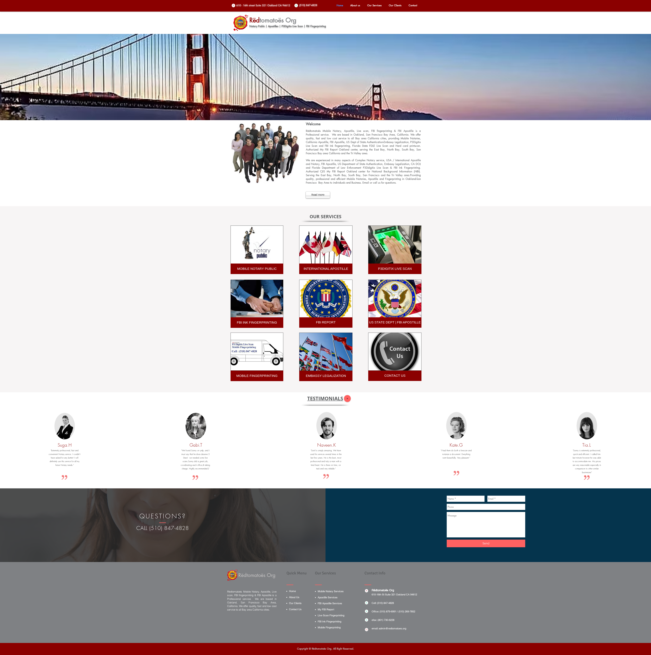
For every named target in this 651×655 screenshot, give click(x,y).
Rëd (254, 20)
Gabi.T (196, 445)
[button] (374, 5)
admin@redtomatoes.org (392, 628)
